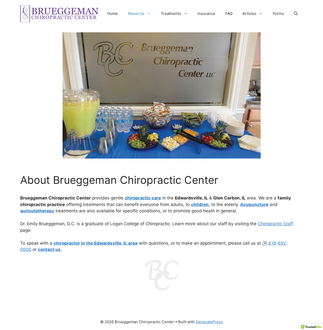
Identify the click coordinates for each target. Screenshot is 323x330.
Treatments (171, 13)
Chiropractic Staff (275, 223)
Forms (278, 13)
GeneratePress (209, 321)
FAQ (228, 13)
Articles (249, 13)
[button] (296, 13)
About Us (136, 13)
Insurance (206, 13)
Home (112, 13)
